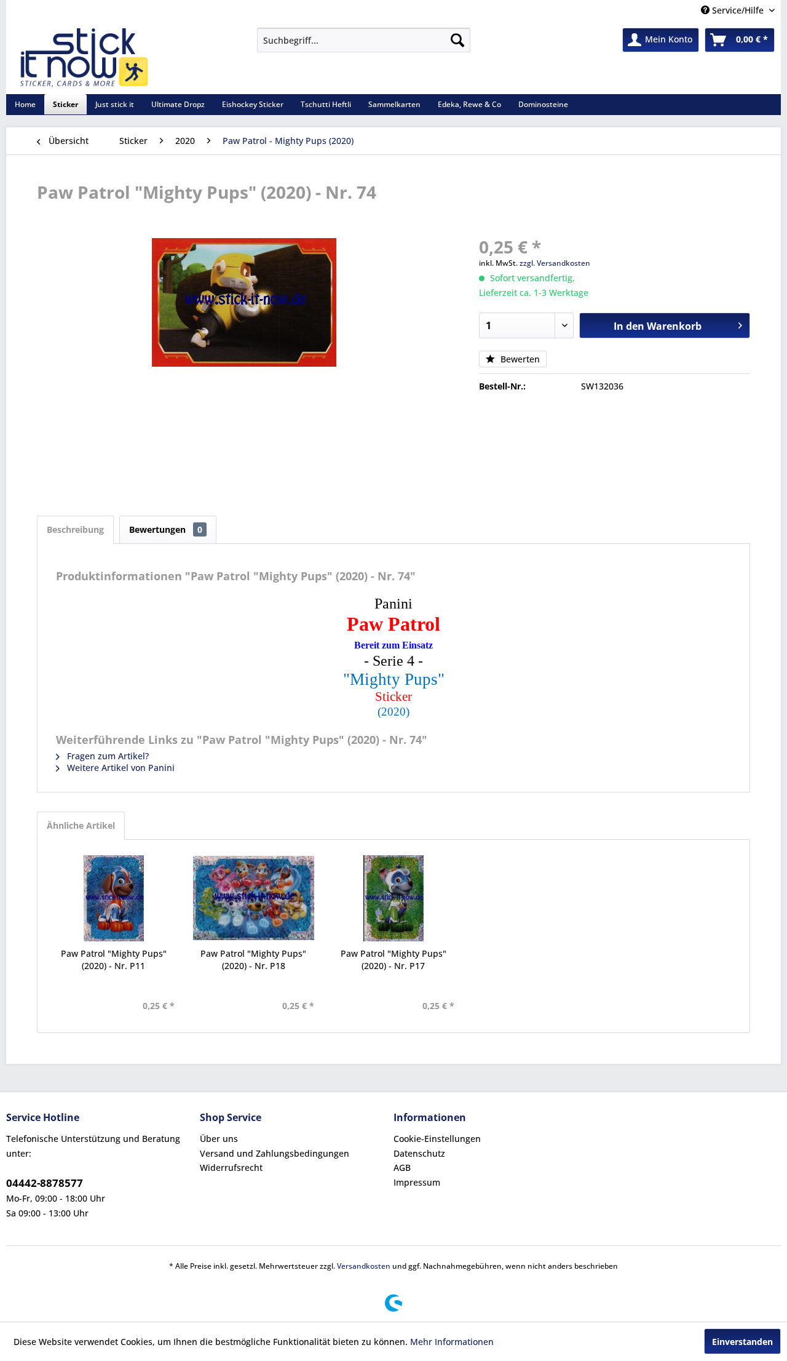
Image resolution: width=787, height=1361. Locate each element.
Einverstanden (742, 1341)
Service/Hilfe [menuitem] (738, 10)
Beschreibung (75, 529)
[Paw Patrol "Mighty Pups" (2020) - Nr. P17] (393, 898)
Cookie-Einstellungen (437, 1138)
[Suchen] (457, 40)
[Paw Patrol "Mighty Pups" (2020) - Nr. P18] (254, 898)
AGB (402, 1167)
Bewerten (519, 359)
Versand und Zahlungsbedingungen (274, 1153)
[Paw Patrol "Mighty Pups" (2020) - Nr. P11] (114, 898)
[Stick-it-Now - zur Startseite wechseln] (83, 58)
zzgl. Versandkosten (555, 263)
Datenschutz (419, 1153)
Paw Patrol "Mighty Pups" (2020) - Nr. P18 (253, 960)
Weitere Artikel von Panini (120, 767)
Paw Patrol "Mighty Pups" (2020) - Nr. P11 (114, 960)
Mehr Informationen (452, 1341)
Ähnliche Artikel (81, 825)
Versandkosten (363, 1266)
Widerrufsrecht (231, 1167)
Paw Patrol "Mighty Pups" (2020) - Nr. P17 (393, 960)
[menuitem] (363, 40)
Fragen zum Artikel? (107, 756)
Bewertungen (165, 529)
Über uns (219, 1138)
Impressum (417, 1182)
